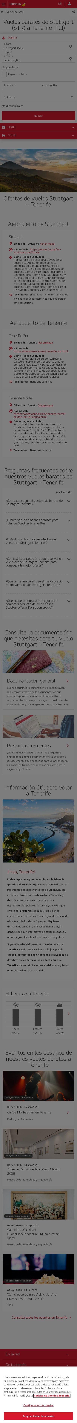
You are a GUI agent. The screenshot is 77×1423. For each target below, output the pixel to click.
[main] (38, 1395)
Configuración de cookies (38, 1405)
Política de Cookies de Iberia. (52, 1395)
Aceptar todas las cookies (38, 1416)
